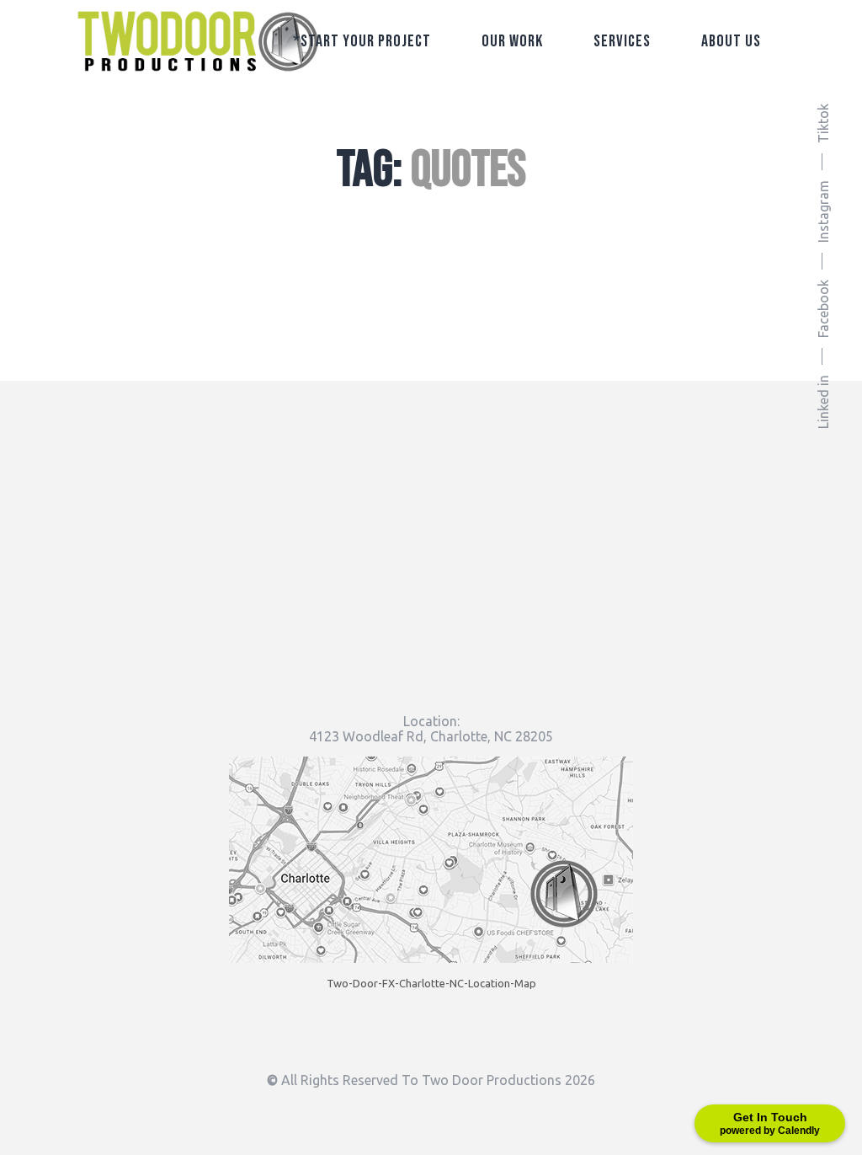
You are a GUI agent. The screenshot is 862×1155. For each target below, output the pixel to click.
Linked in (823, 402)
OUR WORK (512, 41)
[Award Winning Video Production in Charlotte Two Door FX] (198, 41)
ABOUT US (731, 41)
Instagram (823, 211)
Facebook (823, 309)
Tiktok (823, 123)
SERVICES (622, 41)
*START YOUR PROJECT (362, 41)
